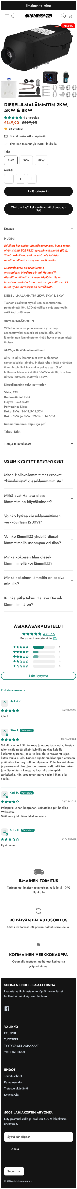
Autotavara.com (21, 1181)
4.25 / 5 (49, 634)
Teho (7, 152)
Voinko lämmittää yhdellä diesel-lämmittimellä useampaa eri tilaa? (32, 539)
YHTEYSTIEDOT (14, 1052)
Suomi (11, 1171)
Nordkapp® (29, 272)
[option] (38, 60)
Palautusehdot (13, 1082)
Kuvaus (9, 228)
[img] (10, 710)
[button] (13, 117)
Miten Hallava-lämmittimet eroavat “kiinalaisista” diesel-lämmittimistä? (33, 478)
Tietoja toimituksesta (17, 444)
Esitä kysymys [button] (38, 675)
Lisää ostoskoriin (38, 191)
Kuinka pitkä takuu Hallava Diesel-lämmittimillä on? (33, 601)
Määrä (8, 170)
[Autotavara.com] (38, 15)
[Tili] (61, 16)
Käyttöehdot (11, 1095)
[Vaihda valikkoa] (7, 16)
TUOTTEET (11, 1039)
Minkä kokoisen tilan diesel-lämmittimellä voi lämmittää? (28, 560)
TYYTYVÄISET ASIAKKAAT (21, 1046)
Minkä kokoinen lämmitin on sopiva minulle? (34, 580)
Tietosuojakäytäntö (16, 1088)
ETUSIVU (10, 1033)
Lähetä (14, 1149)
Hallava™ (49, 272)
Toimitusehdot (13, 1076)
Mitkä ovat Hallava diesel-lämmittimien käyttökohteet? (28, 498)
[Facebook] (6, 1008)
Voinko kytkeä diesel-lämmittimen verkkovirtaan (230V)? (32, 519)
